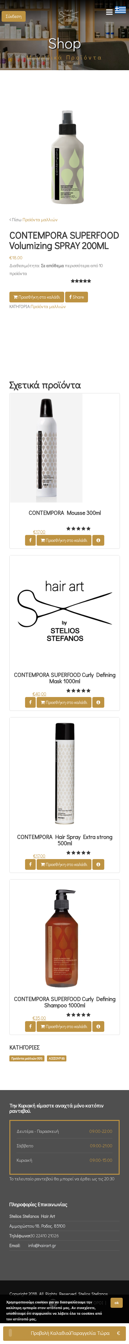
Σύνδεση (14, 16)
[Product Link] (98, 540)
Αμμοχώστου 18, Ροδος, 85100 (37, 1226)
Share (78, 297)
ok (117, 1303)
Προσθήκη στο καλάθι (39, 297)
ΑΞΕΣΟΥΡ (56, 1058)
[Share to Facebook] (30, 540)
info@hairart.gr (42, 1245)
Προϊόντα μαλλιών (40, 219)
